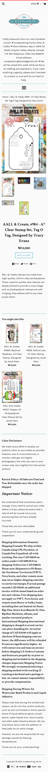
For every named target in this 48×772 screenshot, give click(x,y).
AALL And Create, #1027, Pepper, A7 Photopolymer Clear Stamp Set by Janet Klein (12, 413)
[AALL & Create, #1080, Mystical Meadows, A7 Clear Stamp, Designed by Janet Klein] (12, 333)
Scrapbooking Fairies (32, 761)
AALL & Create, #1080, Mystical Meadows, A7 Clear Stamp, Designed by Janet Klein (12, 354)
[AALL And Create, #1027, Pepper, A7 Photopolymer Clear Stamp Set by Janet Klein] (12, 387)
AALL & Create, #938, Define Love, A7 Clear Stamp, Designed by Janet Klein (36, 354)
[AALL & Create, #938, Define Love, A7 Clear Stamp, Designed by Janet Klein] (36, 333)
